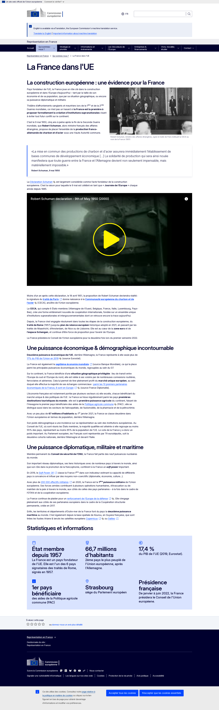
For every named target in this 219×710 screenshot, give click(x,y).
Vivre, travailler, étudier (168, 48)
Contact (187, 48)
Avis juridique (142, 675)
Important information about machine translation (75, 33)
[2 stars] (30, 624)
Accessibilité (158, 675)
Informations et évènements (88, 48)
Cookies (100, 675)
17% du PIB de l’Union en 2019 (43, 358)
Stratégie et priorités (65, 48)
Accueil (30, 48)
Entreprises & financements (140, 48)
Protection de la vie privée (120, 675)
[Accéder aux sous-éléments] (55, 48)
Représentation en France (38, 56)
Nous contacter (96, 670)
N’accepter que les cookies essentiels (161, 693)
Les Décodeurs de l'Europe (116, 48)
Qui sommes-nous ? (45, 48)
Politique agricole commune (99, 404)
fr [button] (126, 14)
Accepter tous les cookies (122, 693)
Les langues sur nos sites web (79, 675)
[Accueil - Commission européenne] (47, 13)
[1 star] (28, 624)
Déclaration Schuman (41, 182)
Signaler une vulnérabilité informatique (44, 675)
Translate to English (42, 33)
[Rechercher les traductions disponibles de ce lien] (54, 182)
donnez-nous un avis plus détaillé (67, 624)
